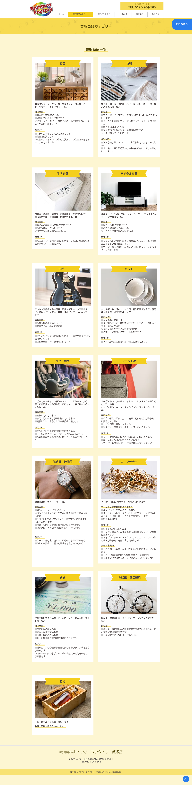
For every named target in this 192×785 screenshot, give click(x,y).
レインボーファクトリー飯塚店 (91, 752)
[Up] (186, 779)
